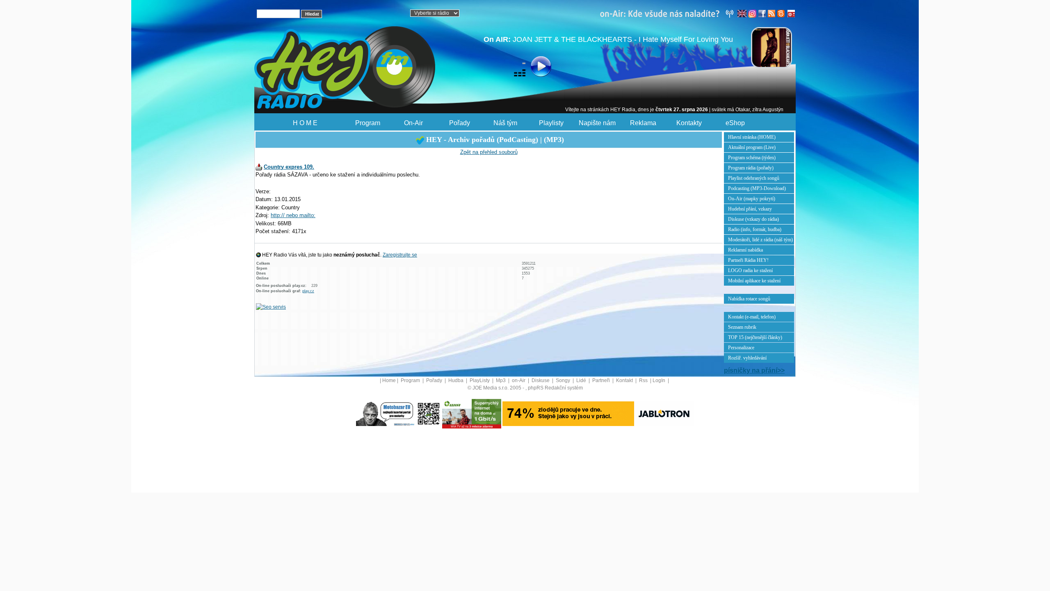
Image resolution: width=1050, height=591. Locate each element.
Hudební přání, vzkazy (750, 209)
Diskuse (541, 380)
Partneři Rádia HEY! (748, 260)
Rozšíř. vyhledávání (747, 358)
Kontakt (625, 380)
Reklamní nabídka (745, 250)
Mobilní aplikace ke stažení (754, 281)
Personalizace (741, 347)
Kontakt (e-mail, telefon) (752, 317)
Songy (563, 380)
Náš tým (505, 122)
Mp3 (501, 380)
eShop (735, 122)
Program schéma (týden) (752, 157)
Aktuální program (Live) (752, 147)
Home (389, 380)
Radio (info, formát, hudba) (754, 229)
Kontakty (689, 122)
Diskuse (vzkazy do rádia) (753, 219)
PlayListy (480, 380)
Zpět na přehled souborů (489, 152)
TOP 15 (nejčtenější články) (755, 337)
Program (367, 122)
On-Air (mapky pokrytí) (751, 199)
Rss (644, 380)
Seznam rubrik (742, 327)
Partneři (601, 380)
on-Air (519, 380)
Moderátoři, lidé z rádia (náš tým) (760, 240)
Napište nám (597, 122)
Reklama (643, 122)
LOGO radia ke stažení (750, 270)
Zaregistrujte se (400, 255)
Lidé (581, 380)
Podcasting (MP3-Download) (757, 188)
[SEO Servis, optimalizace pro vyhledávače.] (271, 306)
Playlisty (551, 122)
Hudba (456, 380)
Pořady (459, 122)
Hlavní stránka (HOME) (752, 137)
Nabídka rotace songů (749, 299)
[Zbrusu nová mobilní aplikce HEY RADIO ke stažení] (428, 413)
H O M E (305, 122)
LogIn (660, 380)
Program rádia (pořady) (751, 168)
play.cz (308, 291)
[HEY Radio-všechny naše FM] (668, 13)
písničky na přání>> (754, 370)
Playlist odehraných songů (753, 178)
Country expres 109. (289, 167)
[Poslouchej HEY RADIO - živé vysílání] (534, 68)
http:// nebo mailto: (293, 215)
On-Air (413, 122)
